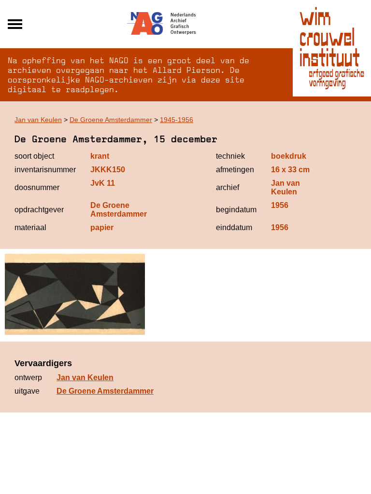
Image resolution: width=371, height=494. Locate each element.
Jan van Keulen (38, 120)
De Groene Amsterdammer (111, 120)
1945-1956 (176, 120)
